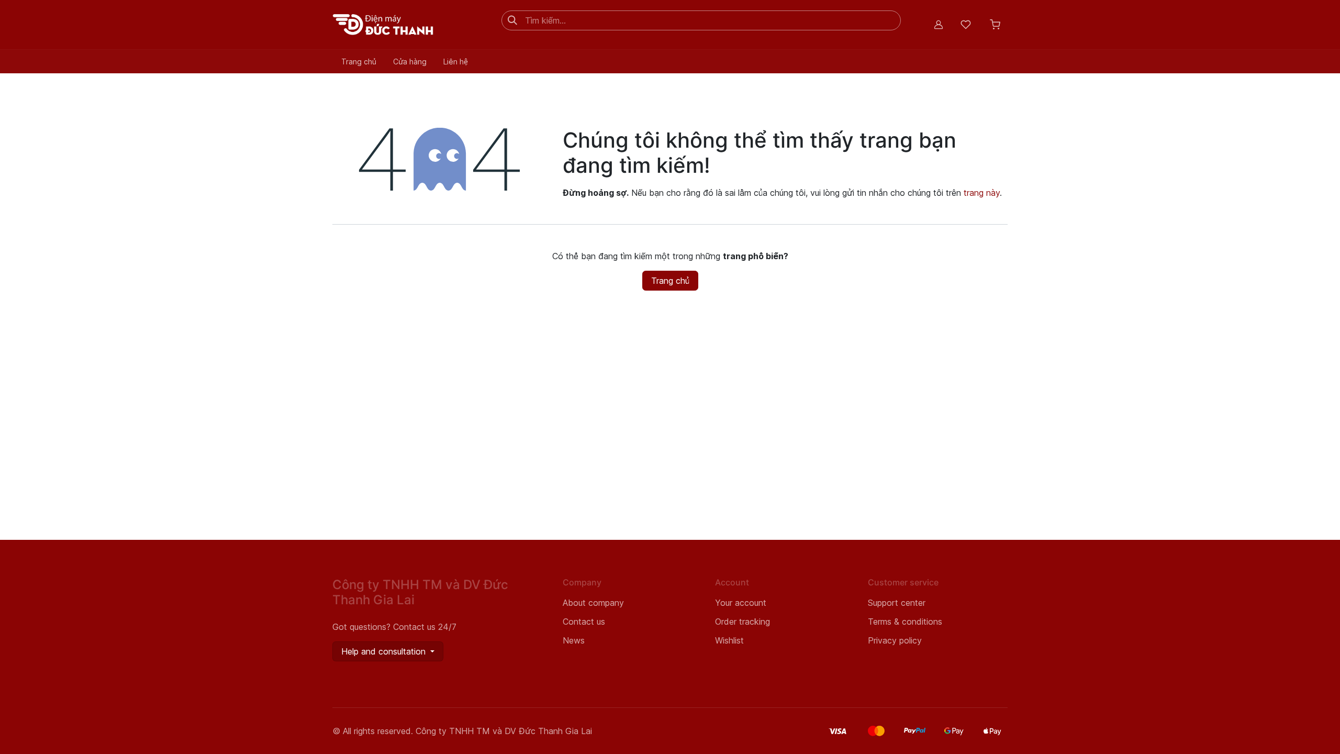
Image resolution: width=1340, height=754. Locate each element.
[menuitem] (359, 61)
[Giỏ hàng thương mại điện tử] (995, 24)
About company (593, 602)
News (574, 640)
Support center (896, 602)
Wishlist (729, 640)
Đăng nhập (938, 24)
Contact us (584, 621)
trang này (982, 192)
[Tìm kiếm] (512, 20)
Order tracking (742, 621)
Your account (740, 602)
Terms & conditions (905, 621)
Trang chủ (670, 280)
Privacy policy (895, 640)
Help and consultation (384, 651)
